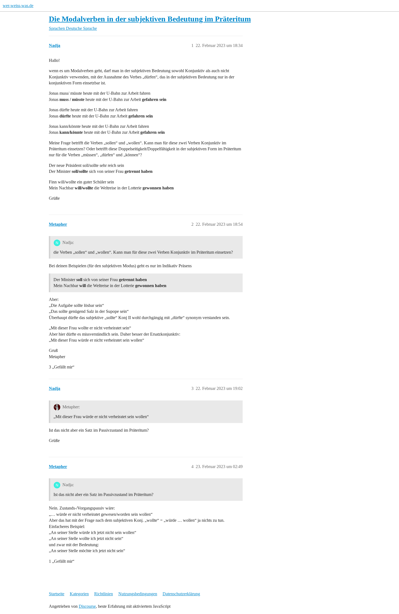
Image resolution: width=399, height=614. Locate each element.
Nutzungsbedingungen (137, 593)
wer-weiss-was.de (18, 5)
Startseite (56, 593)
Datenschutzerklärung (181, 593)
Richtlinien (103, 593)
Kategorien (79, 593)
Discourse (87, 606)
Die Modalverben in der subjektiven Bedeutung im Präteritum (150, 19)
